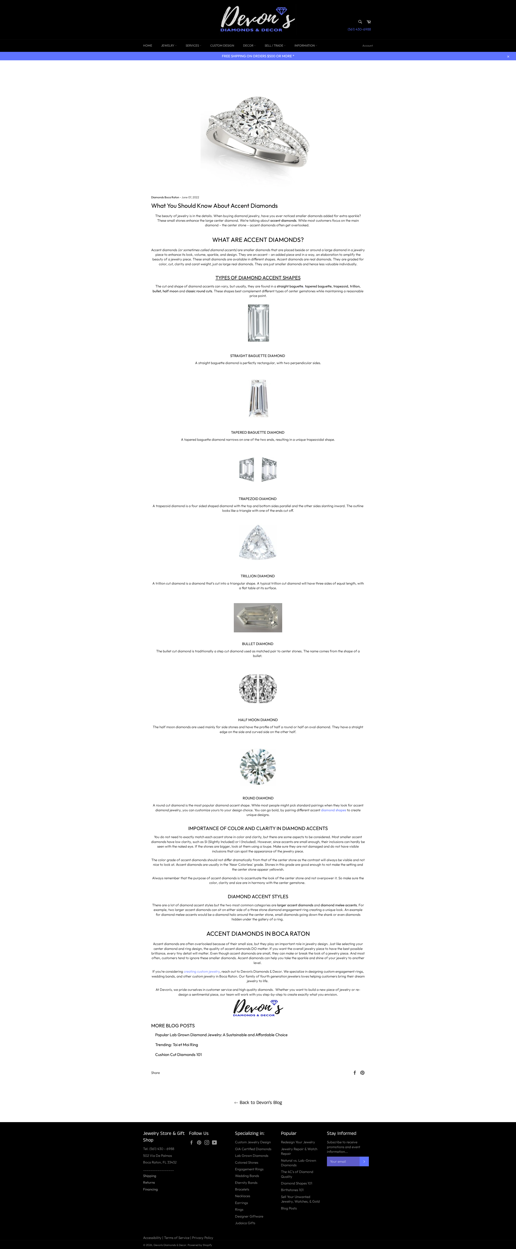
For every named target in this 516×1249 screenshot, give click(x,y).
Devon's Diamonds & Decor (170, 1245)
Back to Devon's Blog (260, 1102)
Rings (239, 1209)
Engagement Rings (249, 1169)
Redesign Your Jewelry (298, 1142)
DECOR (248, 45)
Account (367, 45)
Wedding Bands (247, 1176)
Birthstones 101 (292, 1190)
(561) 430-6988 (359, 29)
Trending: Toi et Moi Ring (176, 1044)
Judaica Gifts (245, 1223)
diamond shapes (333, 810)
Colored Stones (246, 1162)
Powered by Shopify (200, 1245)
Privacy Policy (202, 1237)
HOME (147, 45)
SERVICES (193, 45)
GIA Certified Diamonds (253, 1149)
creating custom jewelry (202, 971)
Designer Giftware (249, 1216)
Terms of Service (176, 1237)
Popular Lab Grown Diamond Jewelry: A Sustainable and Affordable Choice (221, 1034)
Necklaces (242, 1196)
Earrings (241, 1203)
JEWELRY (168, 45)
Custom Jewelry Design (253, 1142)
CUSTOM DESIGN (222, 45)
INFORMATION (304, 45)
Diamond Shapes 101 (296, 1183)
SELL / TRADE (274, 45)
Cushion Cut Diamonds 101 (178, 1054)
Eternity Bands (246, 1182)
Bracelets (242, 1189)
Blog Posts (289, 1208)
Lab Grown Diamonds (251, 1155)
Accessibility (152, 1237)
